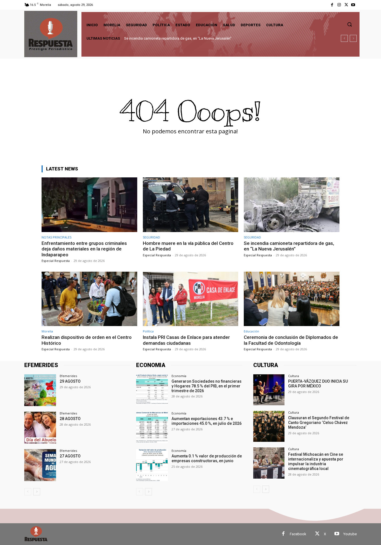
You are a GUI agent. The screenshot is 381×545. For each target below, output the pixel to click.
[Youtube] (353, 4)
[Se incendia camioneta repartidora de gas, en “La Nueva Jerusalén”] (291, 204)
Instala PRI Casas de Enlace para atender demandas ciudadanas (186, 340)
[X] (346, 4)
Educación (251, 331)
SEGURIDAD (151, 237)
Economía (179, 375)
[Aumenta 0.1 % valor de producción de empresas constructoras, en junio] (152, 465)
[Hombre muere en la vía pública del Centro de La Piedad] (190, 204)
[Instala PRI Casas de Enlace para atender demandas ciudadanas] (190, 299)
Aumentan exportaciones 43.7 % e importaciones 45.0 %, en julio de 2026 (207, 421)
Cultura (293, 375)
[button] (349, 24)
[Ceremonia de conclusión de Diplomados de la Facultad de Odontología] (291, 299)
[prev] (344, 38)
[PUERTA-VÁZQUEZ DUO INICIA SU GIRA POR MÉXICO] (268, 389)
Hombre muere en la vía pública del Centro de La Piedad (188, 246)
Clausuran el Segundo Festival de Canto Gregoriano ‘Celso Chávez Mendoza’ (318, 423)
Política (148, 331)
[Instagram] (339, 4)
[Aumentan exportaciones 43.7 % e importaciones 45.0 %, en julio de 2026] (152, 427)
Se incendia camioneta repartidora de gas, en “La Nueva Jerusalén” (289, 246)
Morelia (47, 331)
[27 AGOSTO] (40, 465)
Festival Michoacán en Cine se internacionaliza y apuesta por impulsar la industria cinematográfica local (315, 461)
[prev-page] (27, 491)
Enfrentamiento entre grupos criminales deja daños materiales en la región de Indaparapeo (84, 248)
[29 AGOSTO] (40, 390)
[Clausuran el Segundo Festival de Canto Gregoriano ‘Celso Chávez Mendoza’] (268, 426)
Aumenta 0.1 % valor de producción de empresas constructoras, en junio (207, 458)
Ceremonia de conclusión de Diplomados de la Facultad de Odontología (291, 340)
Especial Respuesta (56, 261)
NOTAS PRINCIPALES (56, 237)
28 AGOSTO (70, 418)
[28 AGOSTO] (40, 427)
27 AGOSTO (70, 456)
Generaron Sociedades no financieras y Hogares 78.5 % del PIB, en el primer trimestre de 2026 (207, 386)
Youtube (350, 534)
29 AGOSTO (70, 381)
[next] (353, 38)
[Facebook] (332, 4)
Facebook (298, 534)
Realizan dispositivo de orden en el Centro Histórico (168, 38)
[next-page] (36, 491)
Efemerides (68, 375)
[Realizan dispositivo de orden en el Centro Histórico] (89, 299)
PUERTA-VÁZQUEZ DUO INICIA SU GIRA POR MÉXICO (318, 383)
